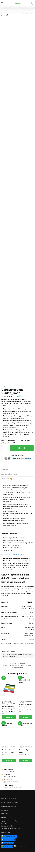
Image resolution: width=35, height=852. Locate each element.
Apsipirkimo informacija (9, 821)
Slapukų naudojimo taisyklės (10, 828)
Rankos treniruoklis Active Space (25, 706)
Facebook (4, 814)
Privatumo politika (7, 826)
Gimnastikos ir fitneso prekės (7, 702)
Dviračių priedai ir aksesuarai (18, 665)
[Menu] (4, 3)
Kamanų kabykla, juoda (25, 751)
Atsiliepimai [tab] (6, 479)
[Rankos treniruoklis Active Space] (25, 688)
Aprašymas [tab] (5, 469)
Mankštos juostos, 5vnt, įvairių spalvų (8, 708)
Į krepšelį (21, 448)
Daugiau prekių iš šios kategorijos (12, 554)
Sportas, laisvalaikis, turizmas (14, 14)
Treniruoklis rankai (8, 750)
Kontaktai (4, 823)
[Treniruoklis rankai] (9, 734)
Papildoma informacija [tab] (9, 474)
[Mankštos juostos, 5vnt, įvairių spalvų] (9, 688)
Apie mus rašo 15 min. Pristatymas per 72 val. (13, 7)
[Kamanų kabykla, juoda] (25, 734)
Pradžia (3, 14)
